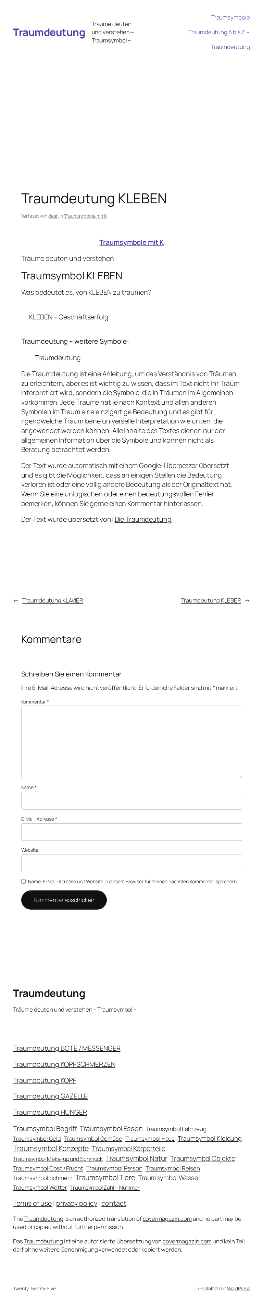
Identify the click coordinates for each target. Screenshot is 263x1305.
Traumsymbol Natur (136, 1158)
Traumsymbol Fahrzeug (176, 1129)
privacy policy (76, 1203)
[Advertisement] (131, 105)
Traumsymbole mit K (85, 216)
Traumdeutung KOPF (44, 1080)
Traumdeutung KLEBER (211, 600)
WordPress (238, 1288)
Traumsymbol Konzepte (51, 1148)
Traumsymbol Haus (150, 1138)
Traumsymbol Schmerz (42, 1178)
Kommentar (35, 701)
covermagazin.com (167, 1218)
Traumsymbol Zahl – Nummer (105, 1187)
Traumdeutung (49, 32)
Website (29, 850)
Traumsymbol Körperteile (128, 1148)
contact (113, 1203)
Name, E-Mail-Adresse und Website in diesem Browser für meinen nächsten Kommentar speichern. (133, 881)
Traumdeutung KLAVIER (52, 600)
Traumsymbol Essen (111, 1128)
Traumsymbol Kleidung (210, 1138)
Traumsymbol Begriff (45, 1128)
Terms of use (32, 1203)
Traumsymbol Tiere (105, 1177)
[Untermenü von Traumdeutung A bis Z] (248, 32)
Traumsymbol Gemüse (93, 1138)
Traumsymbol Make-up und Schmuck (58, 1159)
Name (29, 787)
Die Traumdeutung (143, 519)
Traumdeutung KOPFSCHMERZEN (64, 1064)
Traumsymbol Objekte (202, 1158)
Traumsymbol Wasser (169, 1177)
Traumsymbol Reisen (173, 1168)
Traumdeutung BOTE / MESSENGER (66, 1048)
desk (53, 216)
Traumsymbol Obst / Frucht (48, 1168)
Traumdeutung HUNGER (50, 1112)
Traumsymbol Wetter (40, 1187)
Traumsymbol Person (114, 1168)
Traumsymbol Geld (37, 1138)
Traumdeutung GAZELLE (50, 1096)
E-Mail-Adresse (39, 818)
